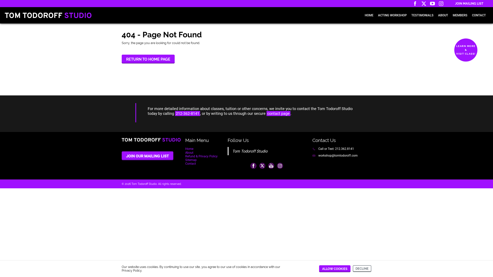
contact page (278, 113)
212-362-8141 (187, 113)
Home (369, 15)
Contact (479, 15)
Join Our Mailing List (147, 156)
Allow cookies (334, 269)
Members (460, 15)
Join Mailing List (469, 3)
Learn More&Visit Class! (465, 50)
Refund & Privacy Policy (201, 156)
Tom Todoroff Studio (249, 151)
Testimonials (422, 15)
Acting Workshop (392, 15)
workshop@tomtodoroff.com (338, 155)
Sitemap (191, 160)
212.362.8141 (344, 149)
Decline (362, 268)
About (443, 15)
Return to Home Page (148, 59)
